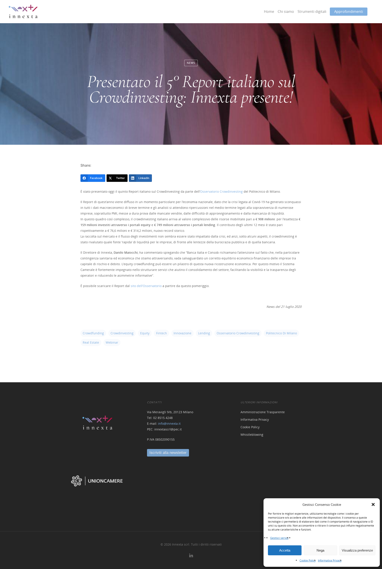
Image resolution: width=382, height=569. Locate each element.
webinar (112, 342)
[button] (373, 504)
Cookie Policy (308, 560)
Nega (320, 550)
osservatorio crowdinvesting (238, 333)
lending (204, 333)
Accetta (284, 550)
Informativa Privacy (330, 560)
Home (269, 11)
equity (144, 333)
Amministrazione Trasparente (263, 412)
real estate (91, 342)
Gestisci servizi (279, 538)
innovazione (182, 333)
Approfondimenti (348, 11)
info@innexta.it (169, 423)
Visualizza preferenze (357, 550)
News (191, 63)
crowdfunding (93, 333)
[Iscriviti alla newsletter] (168, 453)
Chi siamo (286, 11)
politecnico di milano (281, 333)
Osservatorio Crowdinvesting (221, 191)
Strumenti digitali (312, 11)
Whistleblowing (252, 434)
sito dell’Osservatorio (146, 286)
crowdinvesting (122, 333)
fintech (161, 333)
